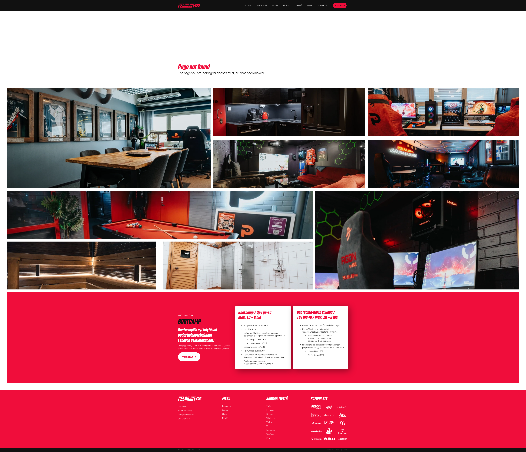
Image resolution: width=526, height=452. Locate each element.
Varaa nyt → (189, 356)
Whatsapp (270, 418)
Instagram (270, 410)
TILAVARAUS (339, 5)
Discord (269, 414)
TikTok (269, 422)
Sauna (225, 410)
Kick (268, 438)
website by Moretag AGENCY (338, 450)
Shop (224, 414)
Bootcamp (226, 406)
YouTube (270, 434)
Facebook (270, 430)
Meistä (225, 418)
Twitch (269, 406)
